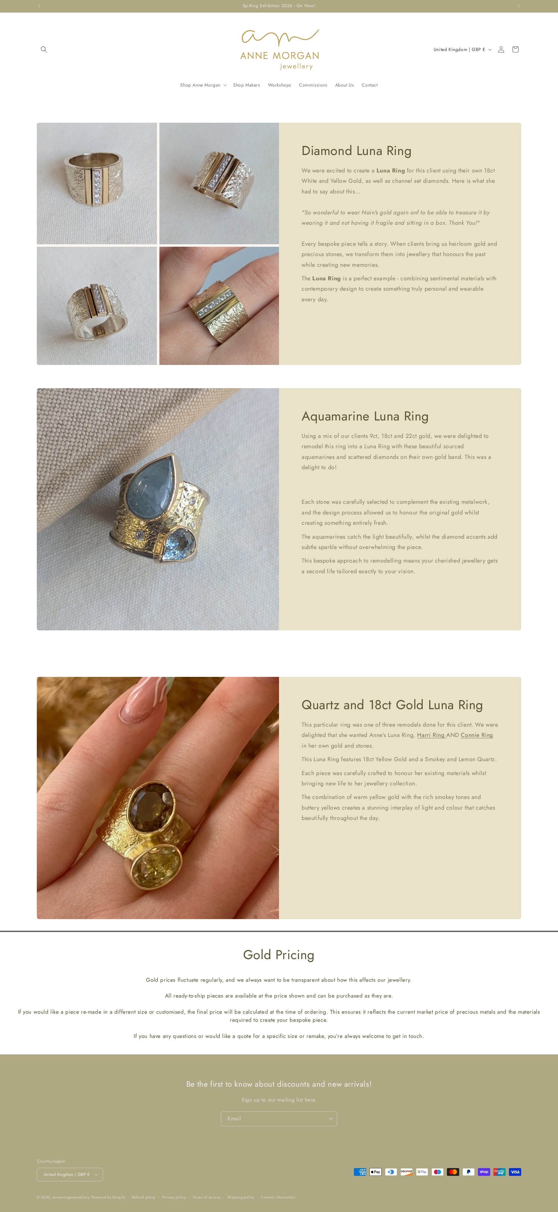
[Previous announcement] (39, 6)
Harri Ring (431, 735)
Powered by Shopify (108, 1197)
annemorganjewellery (71, 1197)
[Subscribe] (330, 1118)
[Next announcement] (519, 6)
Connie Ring (477, 735)
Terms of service (207, 1197)
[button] (44, 49)
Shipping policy (240, 1197)
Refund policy (144, 1197)
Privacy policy (174, 1197)
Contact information (278, 1197)
